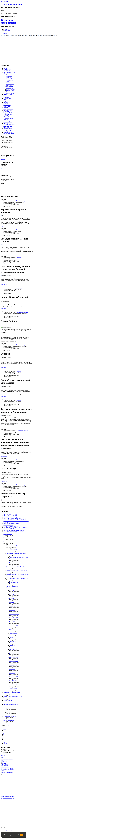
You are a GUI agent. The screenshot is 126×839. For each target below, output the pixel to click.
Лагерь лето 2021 (13, 625)
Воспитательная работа (22, 200)
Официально (19, 229)
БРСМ (8, 712)
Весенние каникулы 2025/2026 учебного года (17, 574)
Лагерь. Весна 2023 (8, 700)
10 (4, 742)
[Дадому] (3, 763)
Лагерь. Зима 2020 (13, 618)
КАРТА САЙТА (8, 122)
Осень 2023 (12, 653)
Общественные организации (10, 87)
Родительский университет (7, 105)
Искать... (3, 13)
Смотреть (3, 159)
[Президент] (4, 761)
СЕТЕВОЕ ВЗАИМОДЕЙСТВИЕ (9, 124)
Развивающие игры (8, 525)
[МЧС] (2, 770)
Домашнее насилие (8, 132)
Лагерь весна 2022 (13, 633)
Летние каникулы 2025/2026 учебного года (17, 578)
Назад (5, 729)
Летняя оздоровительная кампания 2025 (16, 553)
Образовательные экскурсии (8, 111)
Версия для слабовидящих (8, 21)
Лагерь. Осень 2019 (14, 606)
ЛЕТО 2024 (12, 669)
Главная (5, 68)
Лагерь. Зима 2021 (13, 688)
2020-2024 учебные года (12, 586)
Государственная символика (10, 75)
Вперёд (5, 743)
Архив (5, 33)
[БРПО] (7, 768)
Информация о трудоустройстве (17, 562)
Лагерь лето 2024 (13, 665)
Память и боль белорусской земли (10, 80)
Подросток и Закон (8, 101)
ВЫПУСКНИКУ (8, 94)
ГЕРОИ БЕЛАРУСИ (9, 133)
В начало (6, 727)
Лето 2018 (11, 598)
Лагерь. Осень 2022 (14, 641)
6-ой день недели (8, 534)
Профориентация (8, 95)
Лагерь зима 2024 (13, 684)
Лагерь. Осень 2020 (14, 614)
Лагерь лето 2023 (13, 649)
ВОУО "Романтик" (14, 582)
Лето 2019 (11, 594)
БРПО (7, 708)
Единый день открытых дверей (11, 523)
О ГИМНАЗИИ (7, 69)
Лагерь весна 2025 (13, 549)
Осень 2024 (12, 673)
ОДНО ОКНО (7, 71)
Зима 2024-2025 (13, 680)
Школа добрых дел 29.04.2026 (11, 515)
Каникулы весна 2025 (11, 545)
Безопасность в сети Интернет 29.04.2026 (14, 517)
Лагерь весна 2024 (13, 661)
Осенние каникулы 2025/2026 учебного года (17, 566)
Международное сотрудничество (8, 126)
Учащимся (6, 97)
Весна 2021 (12, 621)
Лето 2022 (11, 637)
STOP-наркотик (7, 99)
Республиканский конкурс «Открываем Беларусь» (9, 130)
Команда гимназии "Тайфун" (11, 526)
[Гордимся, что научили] (7, 772)
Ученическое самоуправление (10, 92)
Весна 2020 (12, 610)
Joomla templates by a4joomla (7, 830)
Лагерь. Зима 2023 (13, 657)
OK (21, 835)
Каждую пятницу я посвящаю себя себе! (14, 531)
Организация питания (7, 103)
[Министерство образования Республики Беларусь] (7, 760)
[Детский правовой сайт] (7, 769)
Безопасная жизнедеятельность (8, 108)
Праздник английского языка (11, 514)
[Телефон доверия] (5, 764)
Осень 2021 (12, 629)
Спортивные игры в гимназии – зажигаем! (14, 530)
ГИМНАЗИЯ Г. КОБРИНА (11, 4)
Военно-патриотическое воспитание (10, 84)
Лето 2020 (11, 602)
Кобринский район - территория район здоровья (9, 114)
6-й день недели (10, 90)
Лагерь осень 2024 (13, 677)
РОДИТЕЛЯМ (7, 98)
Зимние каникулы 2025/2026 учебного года (17, 570)
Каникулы (9, 77)
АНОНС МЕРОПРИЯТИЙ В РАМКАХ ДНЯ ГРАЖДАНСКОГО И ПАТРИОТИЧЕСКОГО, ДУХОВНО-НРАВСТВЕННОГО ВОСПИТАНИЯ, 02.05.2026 (16, 520)
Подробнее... (4, 226)
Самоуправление (10, 89)
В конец (6, 744)
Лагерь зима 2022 (13, 645)
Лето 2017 (11, 590)
